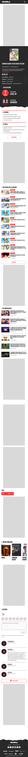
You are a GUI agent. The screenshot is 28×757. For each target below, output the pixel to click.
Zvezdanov (10, 649)
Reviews (12, 238)
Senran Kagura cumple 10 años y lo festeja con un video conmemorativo (17, 192)
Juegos (12, 217)
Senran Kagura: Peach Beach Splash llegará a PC (17, 227)
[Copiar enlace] (12, 493)
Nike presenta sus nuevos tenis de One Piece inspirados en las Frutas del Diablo (18, 337)
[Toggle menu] (25, 2)
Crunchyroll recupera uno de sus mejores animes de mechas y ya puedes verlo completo (18, 312)
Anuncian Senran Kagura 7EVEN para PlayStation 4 (17, 256)
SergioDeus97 (11, 641)
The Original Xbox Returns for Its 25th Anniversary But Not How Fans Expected (18, 353)
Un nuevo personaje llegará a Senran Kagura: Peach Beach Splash (18, 213)
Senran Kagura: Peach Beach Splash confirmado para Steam (17, 234)
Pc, (10, 66)
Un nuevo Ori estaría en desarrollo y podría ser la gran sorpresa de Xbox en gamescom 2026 (18, 320)
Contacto (9, 744)
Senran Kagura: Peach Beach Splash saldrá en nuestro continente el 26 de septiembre (18, 248)
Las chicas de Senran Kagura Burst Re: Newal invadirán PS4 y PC (18, 199)
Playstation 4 (14, 66)
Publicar (23, 632)
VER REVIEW (14, 137)
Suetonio (10, 672)
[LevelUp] (5, 751)
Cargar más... (14, 262)
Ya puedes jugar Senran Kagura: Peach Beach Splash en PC (18, 206)
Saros (3, 557)
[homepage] (6, 2)
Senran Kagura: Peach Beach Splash (13, 63)
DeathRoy (10, 664)
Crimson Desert (14, 558)
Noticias (12, 189)
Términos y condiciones (16, 744)
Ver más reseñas (15, 680)
